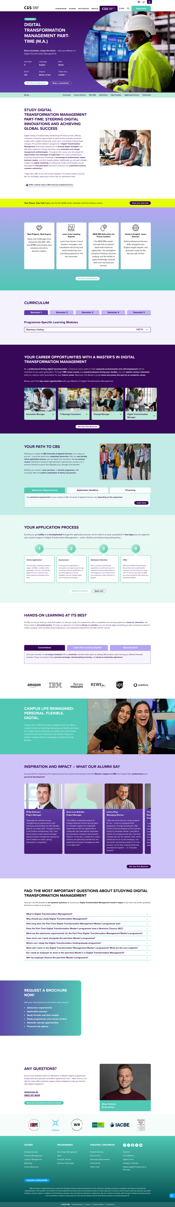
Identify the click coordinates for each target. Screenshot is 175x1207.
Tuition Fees (95, 1167)
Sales (59, 1156)
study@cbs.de (31, 1092)
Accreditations (128, 1156)
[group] (36, 312)
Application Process (132, 95)
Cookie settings (98, 1204)
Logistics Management (33, 1159)
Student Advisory (97, 1152)
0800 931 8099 (32, 1095)
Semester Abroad (64, 1159)
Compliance (110, 1204)
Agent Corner (128, 1159)
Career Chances (80, 95)
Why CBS (92, 95)
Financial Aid (95, 1163)
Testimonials (146, 95)
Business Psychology (65, 1163)
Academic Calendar (130, 1163)
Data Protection (77, 1204)
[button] (61, 7)
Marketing (28, 1163)
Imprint (87, 1204)
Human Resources (31, 1167)
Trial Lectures (95, 1156)
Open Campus (116, 95)
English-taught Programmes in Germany (135, 1168)
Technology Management (67, 1152)
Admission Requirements (100, 1159)
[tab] (44, 490)
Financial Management (33, 1156)
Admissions (103, 95)
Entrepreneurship (31, 1152)
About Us (126, 1152)
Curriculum (67, 95)
